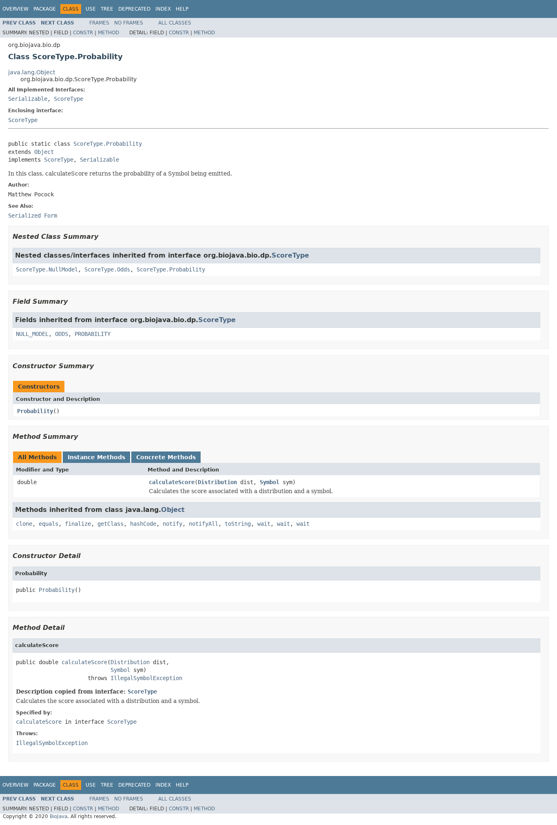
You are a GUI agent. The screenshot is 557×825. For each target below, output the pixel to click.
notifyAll (203, 523)
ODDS (61, 334)
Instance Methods (96, 457)
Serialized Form (32, 215)
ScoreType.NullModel (47, 269)
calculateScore (172, 482)
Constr (83, 33)
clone (24, 523)
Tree (107, 9)
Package (44, 9)
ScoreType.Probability (107, 143)
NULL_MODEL (32, 334)
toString (238, 523)
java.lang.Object (31, 72)
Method (108, 33)
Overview (15, 9)
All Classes (174, 23)
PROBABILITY (93, 334)
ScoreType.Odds (107, 269)
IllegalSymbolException (146, 678)
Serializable (27, 99)
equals (48, 523)
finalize (78, 523)
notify (172, 523)
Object (44, 152)
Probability (35, 411)
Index (163, 9)
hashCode (143, 523)
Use (91, 9)
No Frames (128, 23)
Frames (99, 23)
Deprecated (134, 9)
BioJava (58, 816)
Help (182, 9)
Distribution (217, 482)
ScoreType (68, 99)
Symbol (269, 482)
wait (263, 523)
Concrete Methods (166, 457)
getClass (110, 523)
